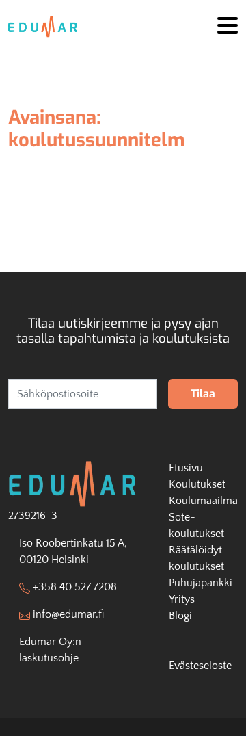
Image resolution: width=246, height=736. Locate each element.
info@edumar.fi (68, 614)
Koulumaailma (203, 501)
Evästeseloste (200, 665)
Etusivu (186, 468)
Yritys (182, 599)
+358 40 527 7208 (75, 587)
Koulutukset (197, 484)
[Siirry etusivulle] (47, 26)
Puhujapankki (200, 583)
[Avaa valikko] (227, 26)
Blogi (180, 615)
